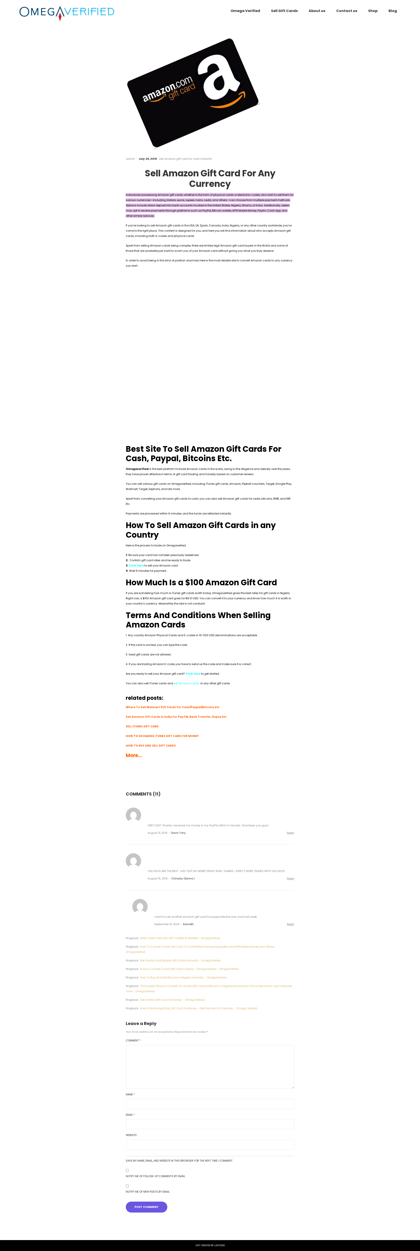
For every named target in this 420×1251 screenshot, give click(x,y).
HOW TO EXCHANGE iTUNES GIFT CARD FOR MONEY (162, 736)
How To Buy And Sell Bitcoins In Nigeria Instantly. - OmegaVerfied (183, 977)
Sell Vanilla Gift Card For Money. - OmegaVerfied (172, 1000)
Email (130, 1115)
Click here (193, 674)
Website (131, 1135)
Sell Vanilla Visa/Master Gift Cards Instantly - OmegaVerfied (180, 960)
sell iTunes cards (155, 683)
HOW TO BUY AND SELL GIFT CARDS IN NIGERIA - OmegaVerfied (180, 938)
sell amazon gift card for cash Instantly (185, 159)
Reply (290, 833)
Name (130, 1094)
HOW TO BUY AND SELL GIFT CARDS (151, 745)
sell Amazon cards (186, 683)
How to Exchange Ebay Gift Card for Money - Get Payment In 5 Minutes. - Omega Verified (198, 1008)
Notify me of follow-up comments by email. (156, 1176)
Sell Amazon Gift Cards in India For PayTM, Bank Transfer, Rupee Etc (176, 717)
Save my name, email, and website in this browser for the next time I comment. (179, 1160)
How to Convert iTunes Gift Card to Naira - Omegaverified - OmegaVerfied (189, 969)
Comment (133, 1040)
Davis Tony (178, 833)
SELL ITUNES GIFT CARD (142, 726)
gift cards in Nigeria (276, 593)
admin (130, 159)
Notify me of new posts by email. (148, 1192)
